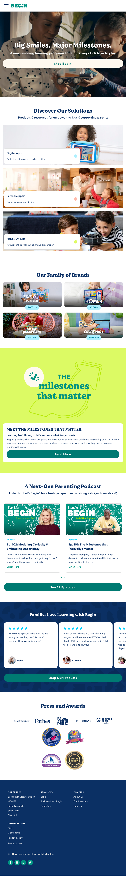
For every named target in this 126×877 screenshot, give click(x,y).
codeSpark (13, 810)
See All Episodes (62, 587)
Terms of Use (15, 843)
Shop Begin (62, 63)
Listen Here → (14, 566)
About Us (78, 796)
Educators (46, 805)
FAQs (10, 828)
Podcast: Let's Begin (51, 801)
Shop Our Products (63, 678)
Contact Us (14, 832)
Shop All (12, 815)
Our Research (81, 801)
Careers (78, 805)
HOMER (12, 801)
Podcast (11, 539)
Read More (62, 454)
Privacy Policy (15, 837)
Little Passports (16, 805)
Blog (43, 796)
